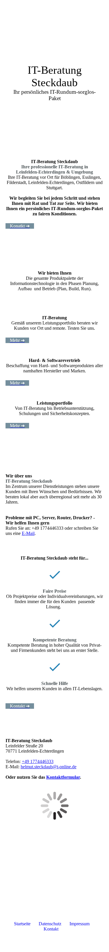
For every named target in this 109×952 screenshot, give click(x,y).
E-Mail (28, 533)
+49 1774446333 (37, 761)
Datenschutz (50, 923)
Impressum (79, 923)
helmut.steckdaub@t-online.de (48, 766)
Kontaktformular (63, 777)
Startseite (22, 923)
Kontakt (52, 928)
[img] (68, 10)
